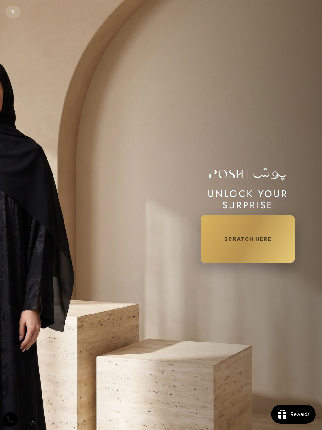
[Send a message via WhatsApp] (10, 419)
